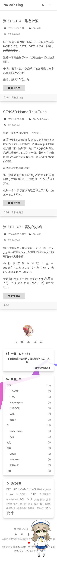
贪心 (48, 508)
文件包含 (28, 504)
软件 (10, 513)
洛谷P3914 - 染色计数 (21, 21)
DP (7, 97)
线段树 (31, 508)
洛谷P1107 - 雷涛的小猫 (22, 227)
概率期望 (18, 212)
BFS (8, 489)
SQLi (22, 499)
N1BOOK (21, 494)
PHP (33, 494)
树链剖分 (10, 508)
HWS (33, 489)
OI (33, 28)
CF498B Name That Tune (25, 112)
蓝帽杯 (40, 508)
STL (30, 499)
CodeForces (42, 119)
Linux (9, 494)
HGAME (23, 489)
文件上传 (17, 504)
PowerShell (12, 499)
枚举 (36, 504)
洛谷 (39, 28)
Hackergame (44, 489)
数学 (9, 504)
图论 (42, 499)
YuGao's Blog (13, 5)
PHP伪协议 (45, 494)
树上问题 (18, 97)
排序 (48, 499)
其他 (36, 499)
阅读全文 (15, 88)
